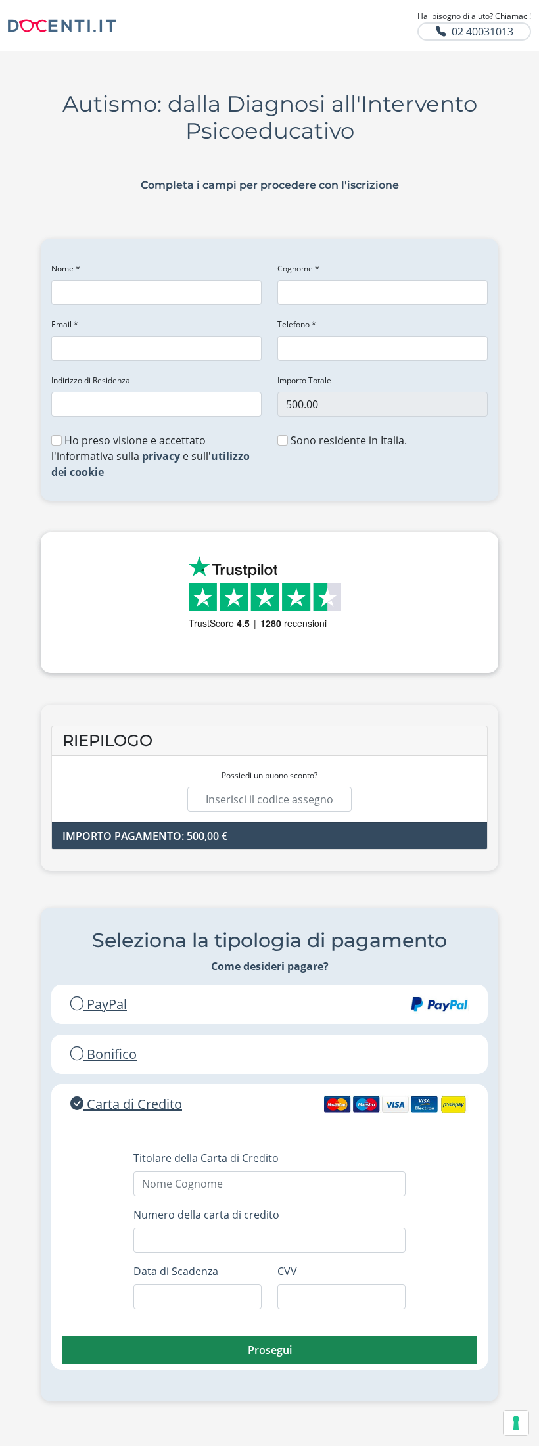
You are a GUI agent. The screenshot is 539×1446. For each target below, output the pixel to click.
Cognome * (298, 268)
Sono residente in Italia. (347, 440)
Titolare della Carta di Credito (206, 1158)
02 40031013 (482, 31)
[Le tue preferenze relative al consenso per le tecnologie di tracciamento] (516, 1423)
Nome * (65, 268)
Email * (64, 324)
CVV (287, 1271)
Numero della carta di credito (206, 1214)
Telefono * (296, 324)
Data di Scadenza (175, 1271)
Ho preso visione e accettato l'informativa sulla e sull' (150, 456)
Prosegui (270, 1350)
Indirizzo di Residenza (90, 380)
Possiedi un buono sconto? (269, 775)
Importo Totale (304, 380)
